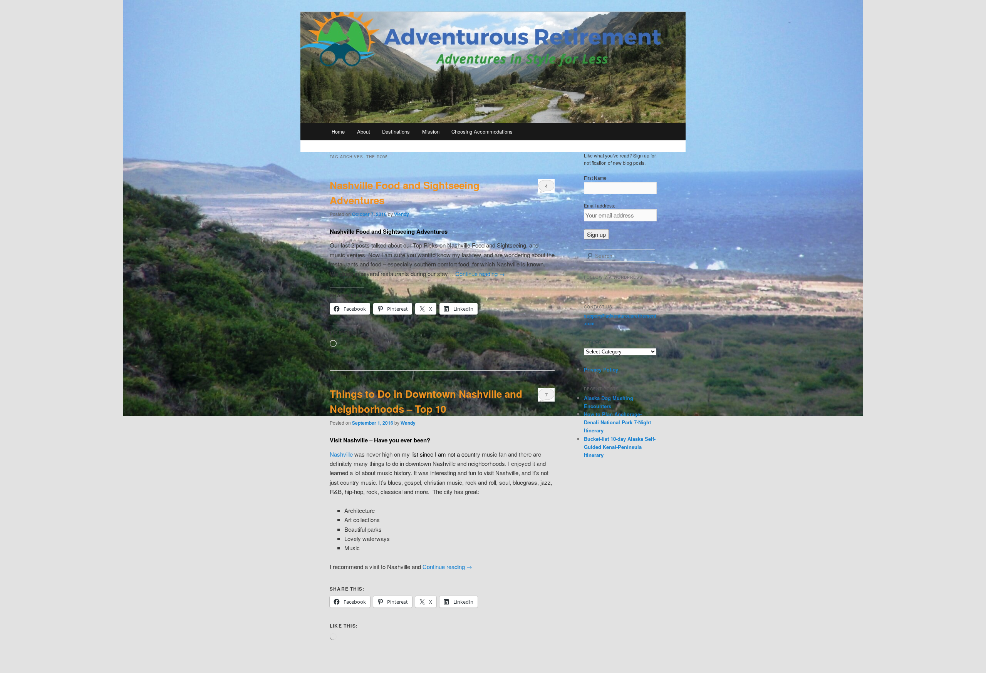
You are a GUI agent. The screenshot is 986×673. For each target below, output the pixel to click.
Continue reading (480, 274)
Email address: (599, 205)
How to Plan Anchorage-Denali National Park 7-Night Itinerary (617, 422)
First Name (595, 177)
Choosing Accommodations (482, 131)
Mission (430, 131)
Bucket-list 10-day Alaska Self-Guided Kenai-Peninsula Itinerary (620, 447)
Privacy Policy (601, 369)
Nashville (342, 454)
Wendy (401, 214)
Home (338, 131)
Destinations (396, 131)
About (363, 131)
